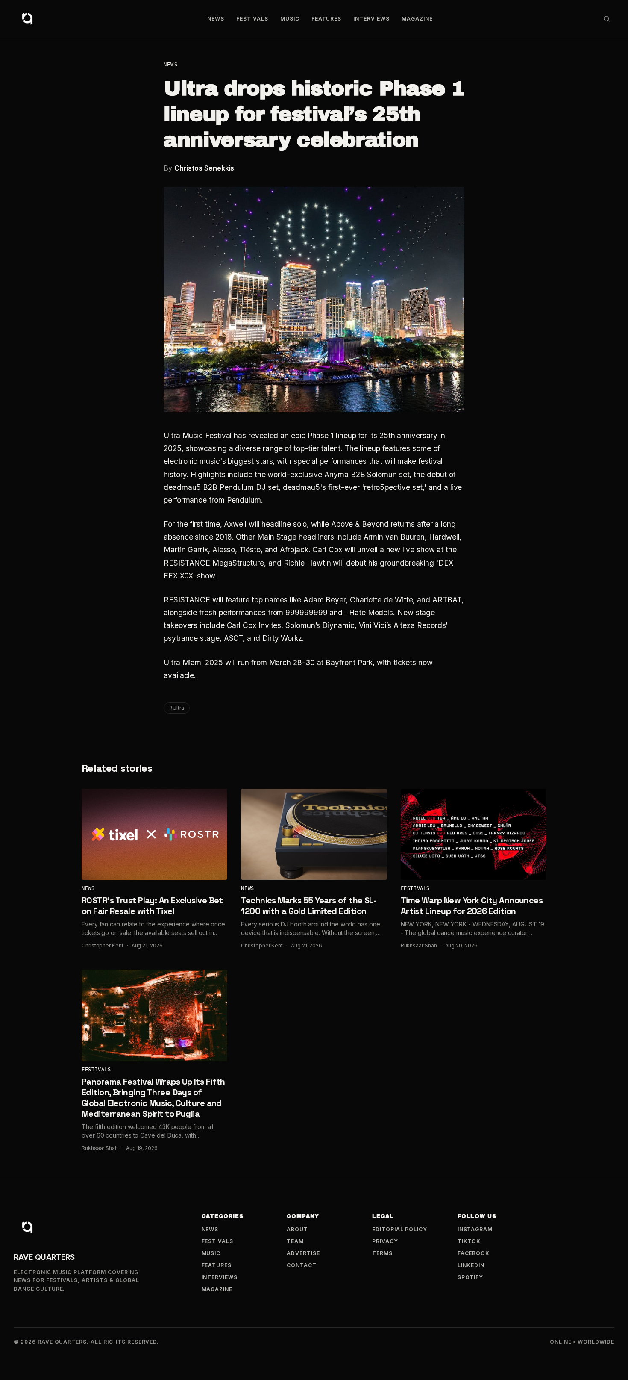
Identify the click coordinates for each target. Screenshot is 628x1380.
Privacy (385, 1241)
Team (295, 1241)
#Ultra (176, 708)
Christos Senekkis (204, 168)
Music (289, 18)
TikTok (469, 1241)
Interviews (371, 18)
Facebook (474, 1253)
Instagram (475, 1229)
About (297, 1229)
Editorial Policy (399, 1229)
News (215, 18)
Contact (302, 1265)
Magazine (417, 18)
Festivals (252, 18)
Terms (382, 1253)
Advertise (303, 1253)
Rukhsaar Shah (419, 945)
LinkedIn (471, 1265)
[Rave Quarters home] (27, 18)
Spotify (471, 1277)
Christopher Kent (102, 945)
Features (326, 18)
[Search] (606, 19)
